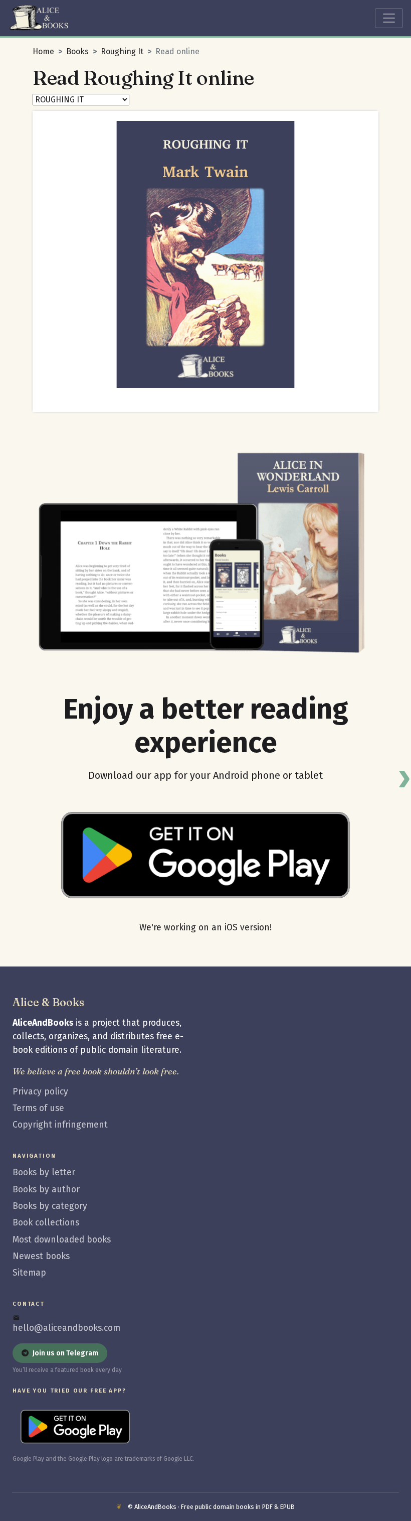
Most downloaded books (62, 1239)
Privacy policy (40, 1091)
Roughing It (122, 51)
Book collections (46, 1222)
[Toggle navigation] (389, 18)
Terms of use (38, 1108)
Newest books (41, 1256)
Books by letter (44, 1172)
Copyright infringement (60, 1125)
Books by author (46, 1189)
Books (77, 51)
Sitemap (29, 1273)
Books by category (50, 1206)
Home (43, 51)
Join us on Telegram (65, 1353)
